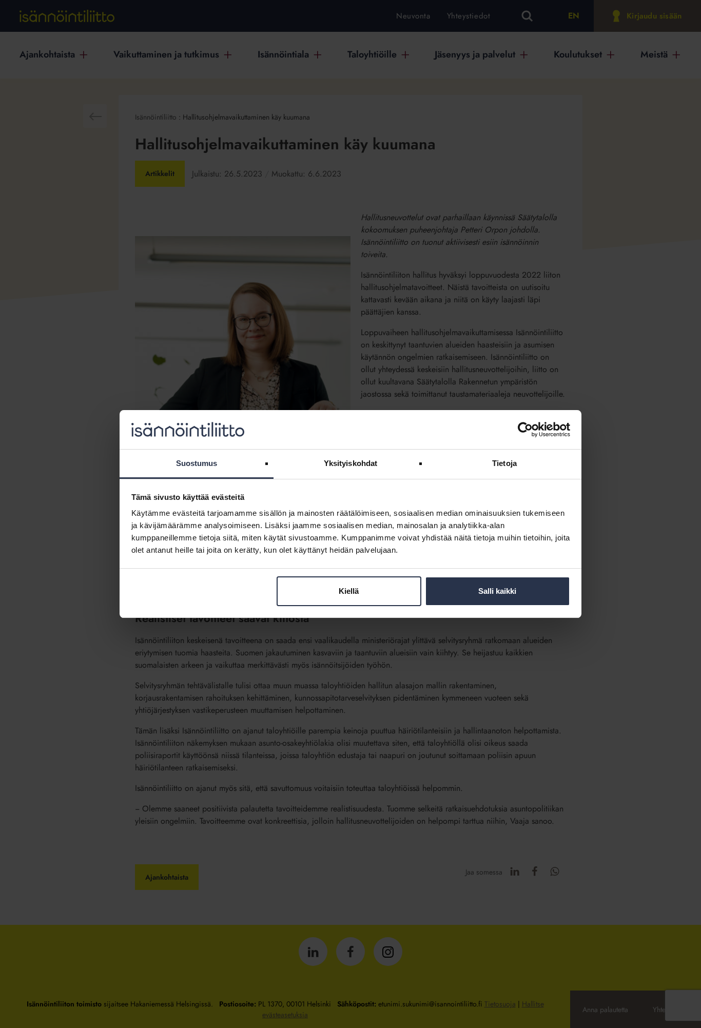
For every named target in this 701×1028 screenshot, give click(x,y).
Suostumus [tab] (197, 463)
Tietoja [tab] (504, 463)
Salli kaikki (497, 591)
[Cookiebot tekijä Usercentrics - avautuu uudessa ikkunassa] (525, 429)
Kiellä (349, 591)
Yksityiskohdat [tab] (350, 463)
